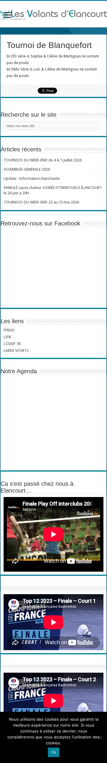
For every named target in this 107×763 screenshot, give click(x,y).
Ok (53, 752)
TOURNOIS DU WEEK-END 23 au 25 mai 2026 (41, 202)
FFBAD (9, 330)
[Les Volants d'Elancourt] (53, 14)
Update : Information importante (32, 178)
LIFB (7, 337)
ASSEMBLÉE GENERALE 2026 (27, 169)
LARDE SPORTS (16, 350)
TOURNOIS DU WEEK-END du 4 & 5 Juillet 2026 (43, 160)
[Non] (100, 737)
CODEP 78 (12, 344)
